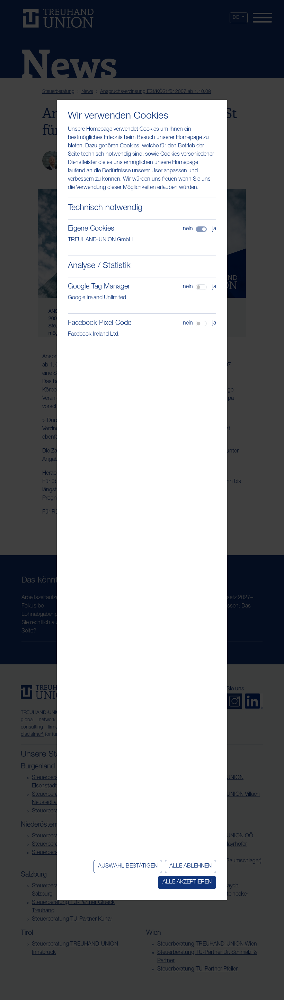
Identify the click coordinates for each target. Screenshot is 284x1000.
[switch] (201, 287)
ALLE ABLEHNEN (190, 866)
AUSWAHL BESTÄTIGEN (128, 866)
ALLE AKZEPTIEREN (187, 882)
